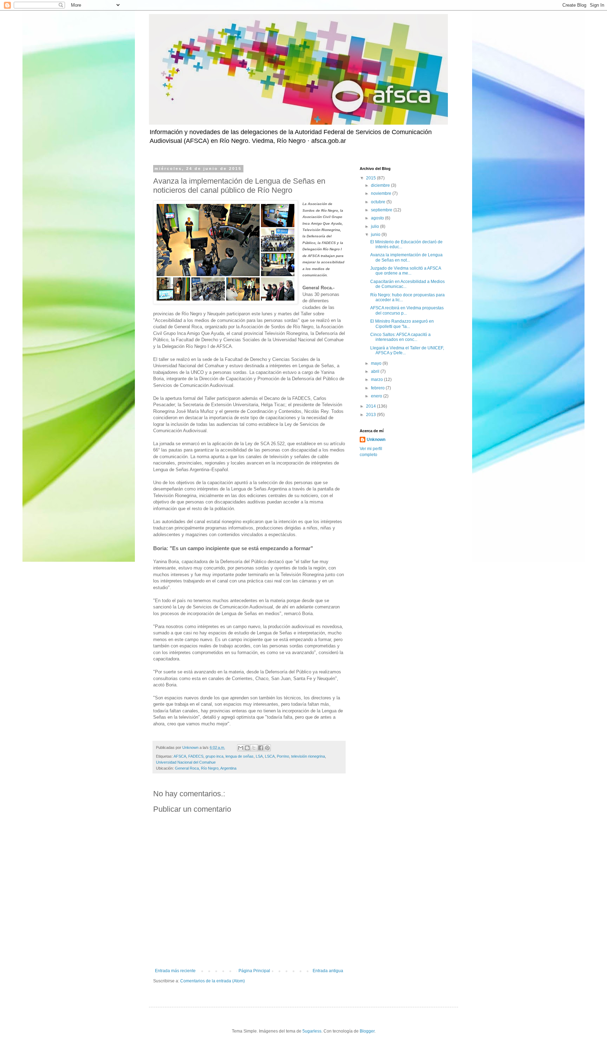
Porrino (283, 756)
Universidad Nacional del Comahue (186, 762)
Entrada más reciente (175, 970)
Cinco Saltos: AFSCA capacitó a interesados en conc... (400, 337)
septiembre (382, 209)
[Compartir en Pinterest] (267, 747)
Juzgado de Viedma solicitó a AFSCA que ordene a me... (405, 271)
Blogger (367, 1031)
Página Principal (254, 970)
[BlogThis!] (247, 747)
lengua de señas (240, 756)
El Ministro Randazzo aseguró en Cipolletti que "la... (402, 324)
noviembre (381, 193)
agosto (378, 218)
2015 (371, 178)
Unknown (376, 439)
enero (377, 396)
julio (375, 226)
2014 (371, 406)
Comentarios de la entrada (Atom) (212, 980)
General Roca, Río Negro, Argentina (205, 768)
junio (376, 234)
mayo (377, 363)
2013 (371, 414)
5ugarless (311, 1031)
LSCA (270, 756)
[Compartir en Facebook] (260, 747)
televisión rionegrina (308, 756)
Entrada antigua (328, 970)
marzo (377, 379)
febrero (378, 387)
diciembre (381, 185)
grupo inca (214, 756)
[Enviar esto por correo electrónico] (240, 747)
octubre (378, 201)
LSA (259, 756)
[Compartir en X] (253, 747)
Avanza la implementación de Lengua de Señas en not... (406, 257)
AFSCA (180, 756)
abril (375, 371)
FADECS (195, 756)
